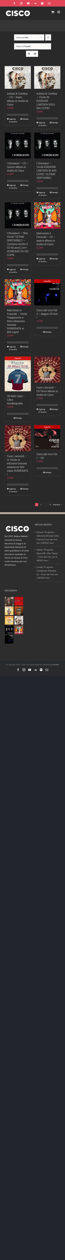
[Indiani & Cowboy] (18, 620)
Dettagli (25, 119)
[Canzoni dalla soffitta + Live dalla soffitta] (18, 610)
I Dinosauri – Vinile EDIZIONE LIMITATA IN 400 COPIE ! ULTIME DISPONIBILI (46, 170)
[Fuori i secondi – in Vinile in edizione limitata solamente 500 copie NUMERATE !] (18, 438)
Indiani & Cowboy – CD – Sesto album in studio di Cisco (17, 99)
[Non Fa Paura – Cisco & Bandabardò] (9, 610)
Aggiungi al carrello (13, 120)
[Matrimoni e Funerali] (18, 630)
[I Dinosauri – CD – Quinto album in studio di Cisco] (18, 145)
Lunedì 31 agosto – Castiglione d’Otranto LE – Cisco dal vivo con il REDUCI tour (47, 572)
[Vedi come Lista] (35, 54)
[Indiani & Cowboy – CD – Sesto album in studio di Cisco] (18, 77)
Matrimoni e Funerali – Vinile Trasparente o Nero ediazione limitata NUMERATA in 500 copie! (17, 321)
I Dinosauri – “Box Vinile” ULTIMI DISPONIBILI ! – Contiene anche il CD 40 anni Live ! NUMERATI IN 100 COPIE (17, 244)
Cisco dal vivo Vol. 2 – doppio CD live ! (47, 313)
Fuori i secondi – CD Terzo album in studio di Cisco (47, 391)
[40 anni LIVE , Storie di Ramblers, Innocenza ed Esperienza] (9, 620)
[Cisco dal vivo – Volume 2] (9, 639)
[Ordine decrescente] (48, 37)
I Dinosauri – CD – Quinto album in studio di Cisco (17, 166)
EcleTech (55, 664)
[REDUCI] (9, 601)
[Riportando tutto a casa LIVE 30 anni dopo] (18, 601)
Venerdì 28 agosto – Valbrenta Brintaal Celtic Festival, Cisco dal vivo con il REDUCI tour (48, 537)
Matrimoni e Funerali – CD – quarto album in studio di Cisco (45, 238)
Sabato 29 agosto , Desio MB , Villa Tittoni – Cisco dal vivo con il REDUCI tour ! (47, 555)
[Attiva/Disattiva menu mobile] (58, 12)
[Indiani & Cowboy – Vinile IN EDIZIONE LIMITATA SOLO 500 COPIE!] (47, 77)
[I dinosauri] (9, 630)
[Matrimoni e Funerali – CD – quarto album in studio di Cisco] (47, 215)
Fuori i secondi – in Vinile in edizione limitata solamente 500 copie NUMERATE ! (17, 465)
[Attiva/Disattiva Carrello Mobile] (52, 12)
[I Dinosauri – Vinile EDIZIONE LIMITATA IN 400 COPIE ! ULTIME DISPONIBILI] (47, 145)
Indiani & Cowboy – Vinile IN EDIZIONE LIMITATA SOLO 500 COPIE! (46, 101)
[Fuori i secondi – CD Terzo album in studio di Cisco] (47, 370)
